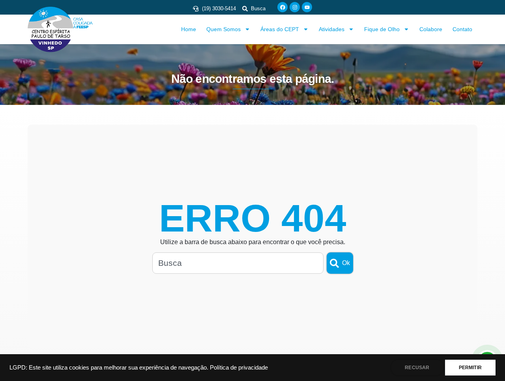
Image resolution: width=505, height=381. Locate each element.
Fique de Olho (382, 29)
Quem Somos (223, 29)
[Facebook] (282, 7)
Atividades (331, 29)
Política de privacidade (239, 367)
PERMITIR (470, 367)
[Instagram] (295, 7)
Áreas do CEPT (279, 29)
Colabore (430, 29)
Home (188, 29)
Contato (462, 29)
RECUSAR (417, 367)
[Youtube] (307, 7)
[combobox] (238, 263)
